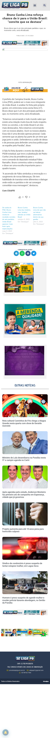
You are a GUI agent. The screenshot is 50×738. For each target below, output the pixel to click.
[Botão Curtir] (20, 197)
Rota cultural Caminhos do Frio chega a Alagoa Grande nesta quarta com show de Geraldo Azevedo (24, 423)
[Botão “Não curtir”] (26, 197)
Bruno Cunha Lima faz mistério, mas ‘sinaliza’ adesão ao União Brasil (24, 212)
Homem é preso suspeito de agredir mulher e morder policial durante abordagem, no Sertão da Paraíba (23, 600)
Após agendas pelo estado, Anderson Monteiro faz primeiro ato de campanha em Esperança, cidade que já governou (24, 494)
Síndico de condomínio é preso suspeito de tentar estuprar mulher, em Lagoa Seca (22, 564)
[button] (35, 5)
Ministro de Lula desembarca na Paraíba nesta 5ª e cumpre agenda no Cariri (24, 458)
